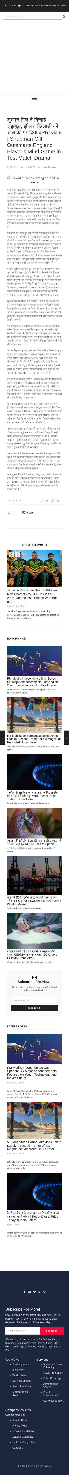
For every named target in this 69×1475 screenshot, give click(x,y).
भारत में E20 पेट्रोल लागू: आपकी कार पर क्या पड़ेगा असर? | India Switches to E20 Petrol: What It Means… (34, 901)
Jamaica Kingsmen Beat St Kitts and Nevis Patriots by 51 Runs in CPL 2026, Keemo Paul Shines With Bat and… (33, 596)
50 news (28, 512)
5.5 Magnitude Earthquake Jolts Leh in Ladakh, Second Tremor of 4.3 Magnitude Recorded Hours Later (34, 739)
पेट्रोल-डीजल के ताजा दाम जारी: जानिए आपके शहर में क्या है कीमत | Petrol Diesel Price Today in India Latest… (32, 796)
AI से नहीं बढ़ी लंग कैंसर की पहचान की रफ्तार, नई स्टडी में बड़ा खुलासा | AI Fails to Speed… (34, 842)
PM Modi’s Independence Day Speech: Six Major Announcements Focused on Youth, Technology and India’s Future (32, 682)
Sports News (50, 167)
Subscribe (34, 1008)
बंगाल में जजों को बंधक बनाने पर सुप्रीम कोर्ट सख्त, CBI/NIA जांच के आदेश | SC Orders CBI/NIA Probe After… (32, 955)
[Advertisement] (34, 63)
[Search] (63, 17)
